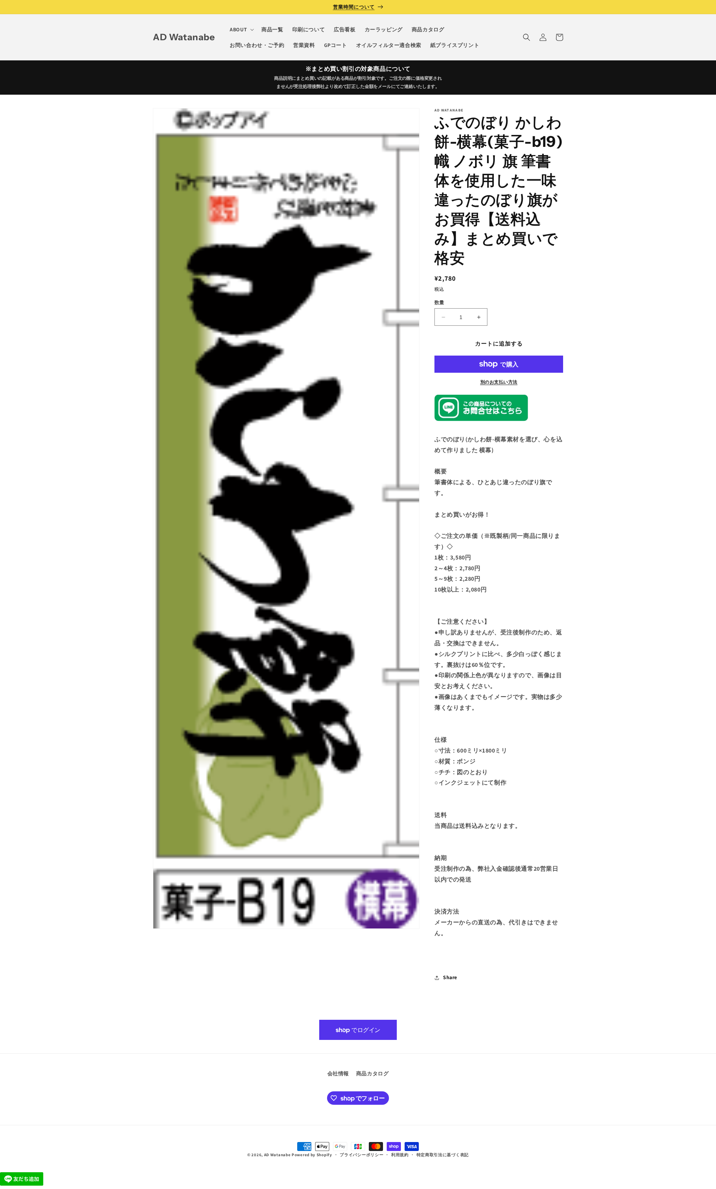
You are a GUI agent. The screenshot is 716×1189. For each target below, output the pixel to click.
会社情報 (338, 1073)
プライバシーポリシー (361, 1154)
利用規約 (400, 1154)
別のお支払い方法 (499, 382)
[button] (241, 29)
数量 (439, 302)
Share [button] (450, 977)
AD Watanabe (277, 1154)
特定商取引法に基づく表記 (443, 1154)
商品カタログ (372, 1073)
